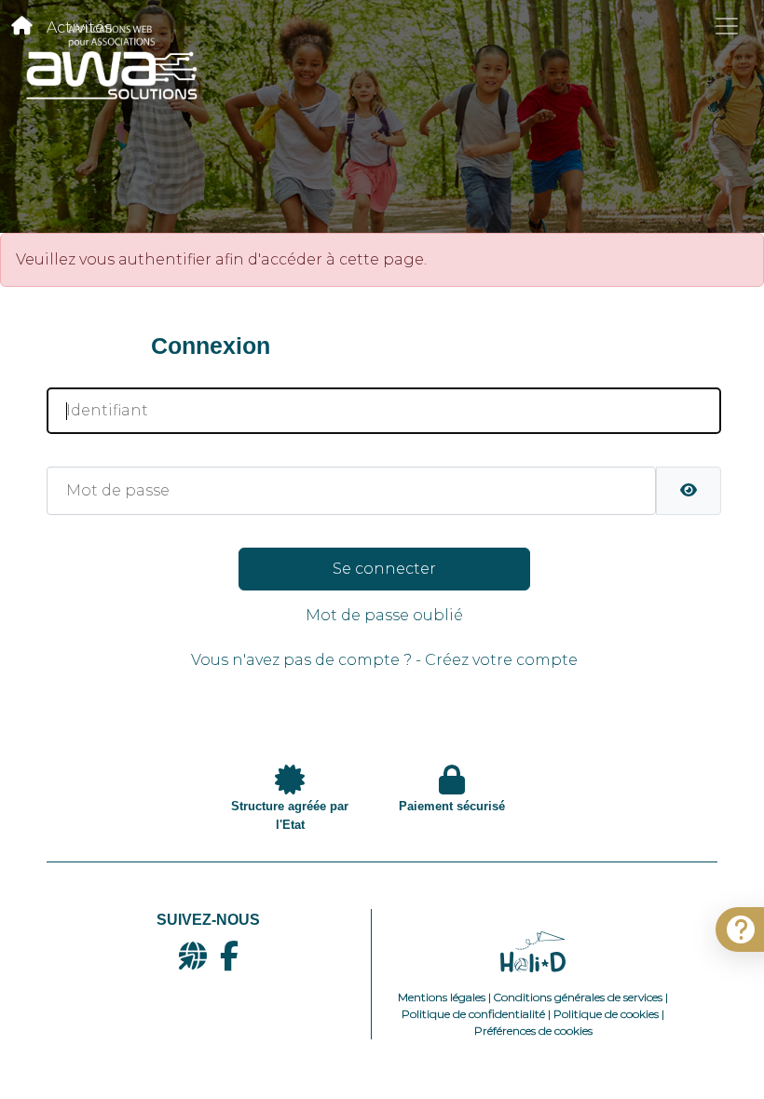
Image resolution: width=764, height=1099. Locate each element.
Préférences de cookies (533, 1031)
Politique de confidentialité (473, 1014)
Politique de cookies (606, 1014)
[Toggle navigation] (727, 26)
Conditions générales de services (578, 997)
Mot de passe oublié (384, 615)
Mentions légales (441, 997)
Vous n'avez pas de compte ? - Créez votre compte (384, 660)
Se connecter (384, 568)
